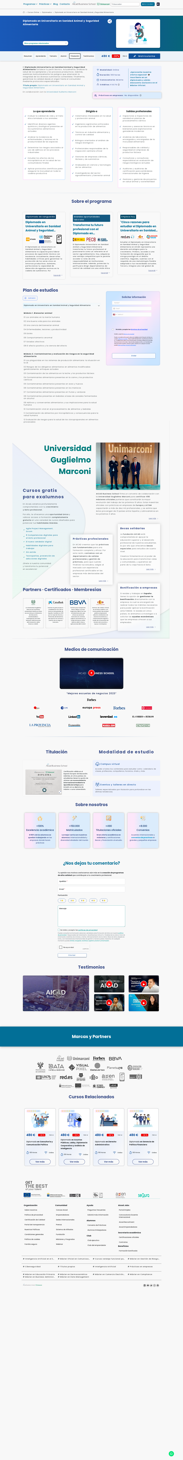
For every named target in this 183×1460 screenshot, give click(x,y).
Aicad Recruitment (126, 1222)
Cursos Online (33, 12)
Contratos (123, 1242)
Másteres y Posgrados (65, 1239)
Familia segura (31, 1244)
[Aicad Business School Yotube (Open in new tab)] (147, 1285)
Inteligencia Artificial (105, 1266)
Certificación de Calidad (35, 1220)
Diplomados (47, 12)
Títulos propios (67, 1266)
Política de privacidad (34, 1215)
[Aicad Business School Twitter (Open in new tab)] (151, 1285)
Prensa (59, 1224)
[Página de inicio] (24, 12)
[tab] (62, 305)
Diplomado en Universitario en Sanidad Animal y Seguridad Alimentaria (84, 12)
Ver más (40, 1161)
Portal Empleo (124, 1210)
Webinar (59, 1244)
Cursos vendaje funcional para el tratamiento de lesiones (124, 1259)
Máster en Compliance (141, 1274)
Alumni (63, 56)
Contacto (65, 4)
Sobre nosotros (31, 1210)
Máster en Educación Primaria (40, 1274)
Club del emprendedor (96, 1245)
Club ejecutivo (93, 1240)
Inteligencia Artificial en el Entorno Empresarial (48, 1259)
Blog (55, 4)
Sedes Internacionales (65, 1220)
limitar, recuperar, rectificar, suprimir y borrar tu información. (89, 941)
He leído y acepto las (78, 930)
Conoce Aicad (62, 1210)
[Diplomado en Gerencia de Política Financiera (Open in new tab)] (143, 1119)
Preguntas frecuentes (96, 1210)
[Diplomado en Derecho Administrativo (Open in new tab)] (108, 1119)
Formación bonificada (128, 1251)
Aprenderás (41, 56)
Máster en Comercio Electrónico (110, 1274)
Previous (21, 709)
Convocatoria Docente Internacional (128, 1216)
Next (162, 709)
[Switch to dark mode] (158, 4)
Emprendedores (62, 1215)
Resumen (28, 56)
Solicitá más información (97, 1215)
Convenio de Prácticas (96, 1225)
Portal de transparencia (34, 1224)
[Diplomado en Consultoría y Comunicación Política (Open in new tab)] (40, 1119)
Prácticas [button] (44, 4)
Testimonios (88, 56)
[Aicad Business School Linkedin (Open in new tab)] (144, 1285)
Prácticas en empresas (141, 1266)
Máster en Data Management (74, 1277)
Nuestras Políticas (32, 1229)
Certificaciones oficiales (129, 1237)
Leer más (152, 518)
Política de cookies (32, 1239)
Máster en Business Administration (42, 1277)
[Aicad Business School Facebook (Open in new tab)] (157, 1285)
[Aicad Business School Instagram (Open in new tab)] (154, 1285)
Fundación (60, 1234)
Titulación (74, 56)
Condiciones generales (34, 1234)
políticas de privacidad (87, 930)
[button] (110, 21)
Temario (53, 56)
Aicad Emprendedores (128, 1227)
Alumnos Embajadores (96, 1230)
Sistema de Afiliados (64, 1229)
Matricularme (146, 56)
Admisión (32, 298)
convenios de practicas (142, 837)
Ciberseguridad (33, 1266)
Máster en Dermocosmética (73, 1274)
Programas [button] (29, 4)
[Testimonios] (91, 673)
